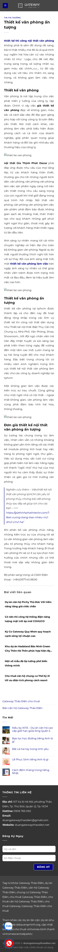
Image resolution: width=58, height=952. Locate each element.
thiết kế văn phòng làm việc (29, 263)
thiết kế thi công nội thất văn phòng (29, 40)
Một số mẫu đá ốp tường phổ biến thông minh (26, 663)
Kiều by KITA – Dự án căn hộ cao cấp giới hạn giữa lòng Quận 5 (32, 729)
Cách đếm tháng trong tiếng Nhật (30, 772)
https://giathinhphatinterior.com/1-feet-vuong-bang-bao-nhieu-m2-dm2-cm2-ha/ (28, 517)
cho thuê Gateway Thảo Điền (28, 897)
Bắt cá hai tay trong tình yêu (30, 749)
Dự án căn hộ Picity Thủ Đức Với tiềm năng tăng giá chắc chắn (28, 604)
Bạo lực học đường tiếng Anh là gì (32, 740)
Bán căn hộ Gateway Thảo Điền (22, 708)
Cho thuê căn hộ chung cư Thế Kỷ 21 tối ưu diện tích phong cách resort (27, 678)
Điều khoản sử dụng (42, 947)
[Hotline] (9, 943)
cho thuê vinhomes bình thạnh (34, 929)
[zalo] (8, 926)
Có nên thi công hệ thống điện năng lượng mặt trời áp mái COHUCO (27, 619)
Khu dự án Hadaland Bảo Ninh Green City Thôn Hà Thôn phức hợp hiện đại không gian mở (28, 649)
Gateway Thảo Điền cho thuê (21, 701)
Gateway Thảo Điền (31, 883)
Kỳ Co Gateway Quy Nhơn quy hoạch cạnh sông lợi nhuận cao (28, 633)
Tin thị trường (12, 18)
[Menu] (5, 5)
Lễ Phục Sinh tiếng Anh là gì (30, 759)
